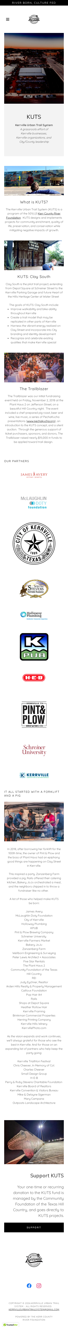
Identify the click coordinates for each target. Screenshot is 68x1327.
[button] (8, 19)
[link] (34, 19)
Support (34, 1227)
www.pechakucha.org (41, 421)
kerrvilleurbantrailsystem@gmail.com (34, 1309)
